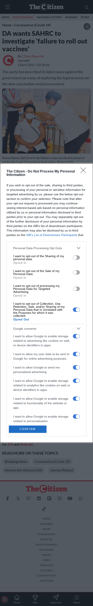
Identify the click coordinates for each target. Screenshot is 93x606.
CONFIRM (28, 429)
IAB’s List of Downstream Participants (51, 235)
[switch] (76, 257)
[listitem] (46, 248)
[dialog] (46, 303)
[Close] (84, 172)
